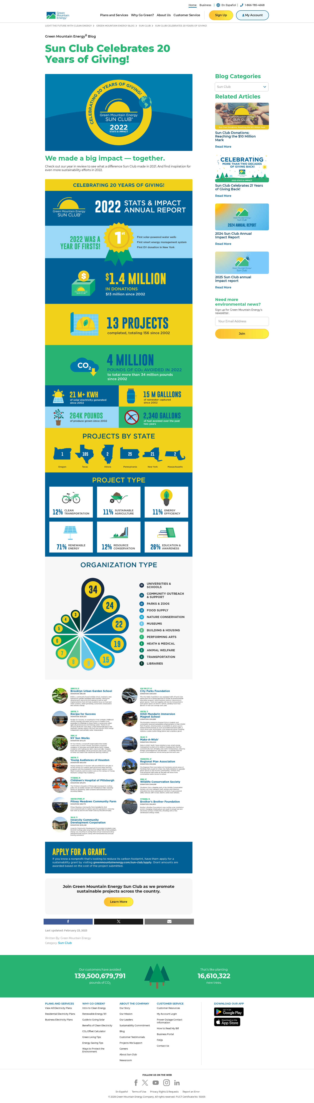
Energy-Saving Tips (92, 1043)
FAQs (160, 1040)
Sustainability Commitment (135, 1025)
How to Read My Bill (168, 1028)
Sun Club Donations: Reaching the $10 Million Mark (235, 136)
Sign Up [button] (221, 15)
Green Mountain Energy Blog (115, 25)
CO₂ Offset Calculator (94, 1031)
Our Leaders (126, 1019)
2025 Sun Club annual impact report (233, 279)
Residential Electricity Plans (60, 1013)
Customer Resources (168, 1008)
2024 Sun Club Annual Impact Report (233, 235)
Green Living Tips (91, 1037)
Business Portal (165, 1034)
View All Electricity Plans (58, 1008)
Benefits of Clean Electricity (97, 1025)
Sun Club (145, 25)
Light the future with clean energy (68, 25)
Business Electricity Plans (59, 1019)
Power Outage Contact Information (169, 1021)
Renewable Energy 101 (94, 1013)
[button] (193, 5)
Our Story (125, 1008)
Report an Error (191, 1091)
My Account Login (167, 1013)
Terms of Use (139, 1091)
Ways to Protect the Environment (93, 1050)
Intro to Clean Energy (94, 1008)
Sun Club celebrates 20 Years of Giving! (181, 25)
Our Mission (126, 1013)
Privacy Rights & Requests (164, 1091)
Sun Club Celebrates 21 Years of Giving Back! (239, 187)
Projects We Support (131, 1043)
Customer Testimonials (132, 1037)
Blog (122, 1031)
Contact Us (163, 1045)
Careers (124, 1048)
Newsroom (126, 1060)
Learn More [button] (118, 901)
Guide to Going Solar (93, 1019)
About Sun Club (128, 1054)
